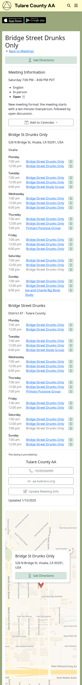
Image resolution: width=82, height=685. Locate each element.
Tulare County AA (35, 5)
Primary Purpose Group (43, 228)
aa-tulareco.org (44, 481)
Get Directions (43, 60)
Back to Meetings (21, 51)
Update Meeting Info (44, 491)
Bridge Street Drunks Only (45, 161)
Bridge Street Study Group (45, 187)
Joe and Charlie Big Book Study (42, 292)
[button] (41, 584)
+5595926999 (43, 471)
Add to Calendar (42, 122)
